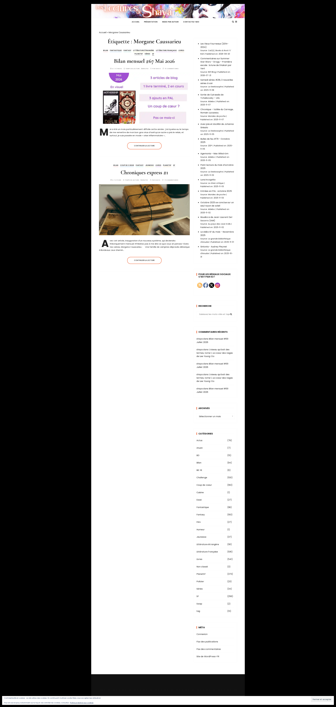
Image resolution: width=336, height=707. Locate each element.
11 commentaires (171, 180)
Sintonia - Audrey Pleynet (213, 246)
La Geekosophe (215, 86)
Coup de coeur (127, 165)
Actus (199, 440)
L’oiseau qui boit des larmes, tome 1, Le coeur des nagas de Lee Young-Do (214, 353)
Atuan (199, 447)
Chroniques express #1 (144, 172)
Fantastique (116, 50)
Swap (199, 603)
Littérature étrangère (143, 50)
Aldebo (211, 101)
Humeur (200, 529)
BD (197, 455)
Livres (181, 50)
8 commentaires (171, 68)
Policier (200, 581)
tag (198, 611)
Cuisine (200, 492)
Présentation (151, 22)
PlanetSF (139, 54)
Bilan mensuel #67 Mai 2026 (144, 61)
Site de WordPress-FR (207, 656)
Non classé (202, 566)
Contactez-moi (191, 22)
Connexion (202, 634)
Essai (199, 499)
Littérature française (166, 50)
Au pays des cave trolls (219, 224)
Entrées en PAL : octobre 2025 (216, 191)
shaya (158, 68)
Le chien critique (216, 183)
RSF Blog (212, 72)
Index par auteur (170, 22)
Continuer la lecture (144, 145)
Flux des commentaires (208, 649)
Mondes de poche (217, 116)
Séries (147, 54)
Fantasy (127, 50)
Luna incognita (208, 179)
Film (198, 522)
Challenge (201, 477)
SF (153, 54)
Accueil (135, 22)
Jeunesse (149, 165)
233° (210, 145)
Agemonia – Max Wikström (214, 153)
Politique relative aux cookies (81, 703)
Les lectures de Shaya (168, 11)
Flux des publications (207, 641)
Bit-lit (199, 470)
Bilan (105, 50)
